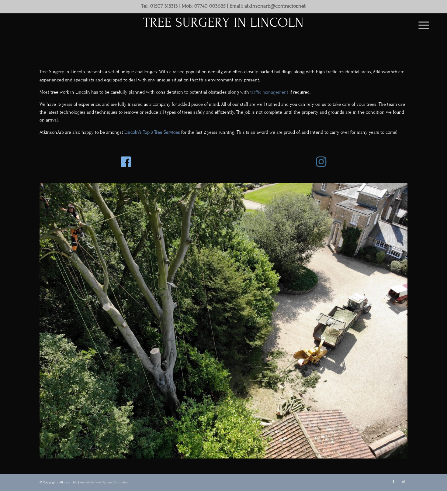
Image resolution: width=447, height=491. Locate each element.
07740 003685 (210, 6)
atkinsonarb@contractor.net (275, 6)
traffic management (269, 92)
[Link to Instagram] (402, 481)
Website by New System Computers (104, 482)
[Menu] (421, 25)
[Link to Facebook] (393, 481)
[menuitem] (421, 25)
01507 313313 (164, 6)
